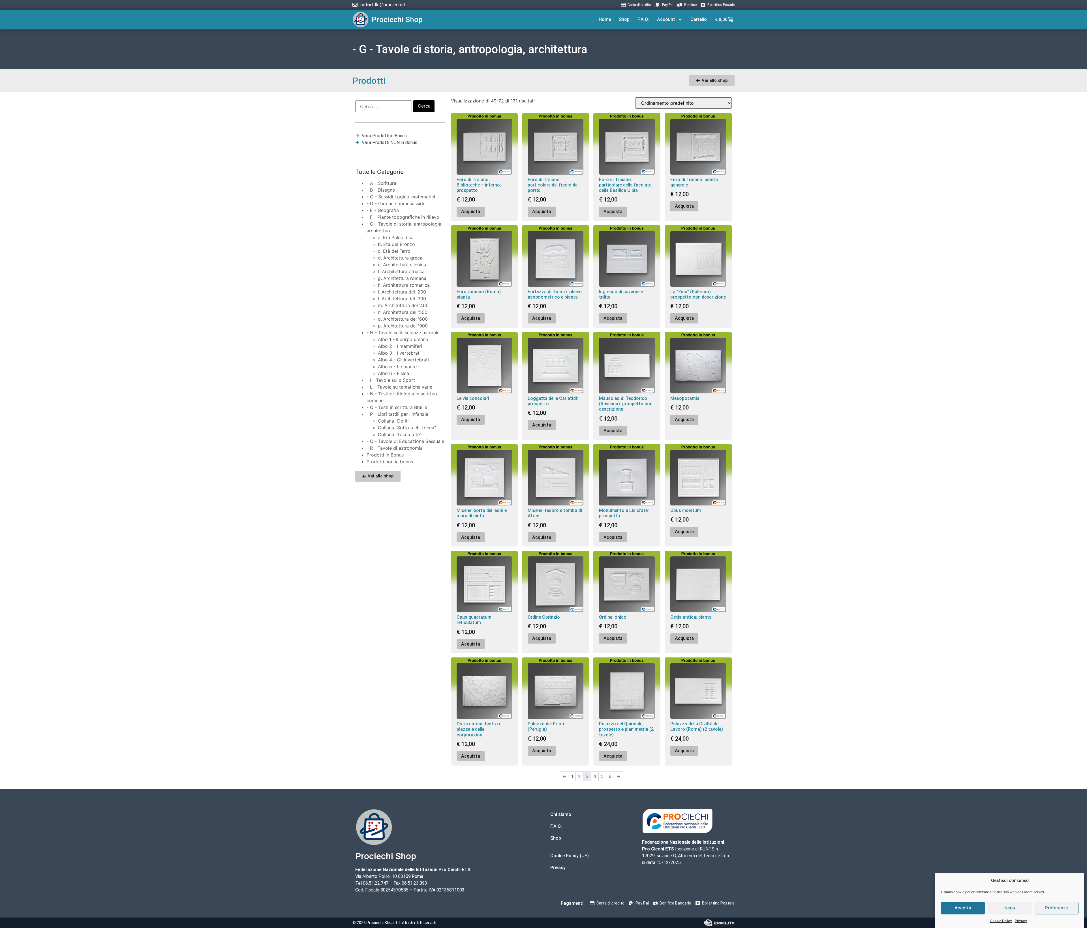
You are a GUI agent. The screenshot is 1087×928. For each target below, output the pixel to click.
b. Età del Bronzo (396, 244)
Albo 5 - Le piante (397, 366)
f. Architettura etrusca (401, 271)
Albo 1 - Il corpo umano (403, 339)
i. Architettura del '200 (402, 292)
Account (666, 19)
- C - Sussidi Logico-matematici (401, 197)
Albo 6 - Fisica (393, 373)
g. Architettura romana (402, 278)
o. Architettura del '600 (403, 319)
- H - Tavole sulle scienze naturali (402, 332)
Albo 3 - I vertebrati (399, 353)
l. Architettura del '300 (402, 298)
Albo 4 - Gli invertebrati (403, 360)
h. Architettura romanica (404, 285)
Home (605, 19)
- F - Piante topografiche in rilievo (403, 217)
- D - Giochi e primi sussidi (395, 203)
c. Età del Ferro (394, 251)
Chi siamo (560, 814)
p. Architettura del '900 (403, 326)
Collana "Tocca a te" (399, 434)
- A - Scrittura (381, 183)
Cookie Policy (1001, 921)
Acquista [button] (470, 211)
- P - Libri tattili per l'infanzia (397, 414)
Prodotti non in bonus (390, 461)
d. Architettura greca (400, 258)
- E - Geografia (383, 210)
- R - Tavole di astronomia (395, 448)
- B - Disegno (381, 190)
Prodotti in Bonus (385, 455)
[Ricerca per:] (383, 106)
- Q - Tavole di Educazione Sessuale (405, 441)
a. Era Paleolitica (396, 237)
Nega (1009, 907)
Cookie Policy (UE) (569, 855)
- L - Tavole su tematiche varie (399, 387)
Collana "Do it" (393, 421)
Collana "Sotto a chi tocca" (407, 427)
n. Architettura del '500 (402, 312)
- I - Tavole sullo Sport (391, 380)
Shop (624, 19)
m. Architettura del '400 (403, 305)
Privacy (1021, 921)
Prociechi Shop (397, 19)
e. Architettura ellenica (402, 264)
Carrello (698, 19)
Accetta (963, 907)
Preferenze (1056, 907)
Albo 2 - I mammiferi (400, 346)
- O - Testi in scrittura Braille (397, 407)
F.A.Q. (643, 19)
